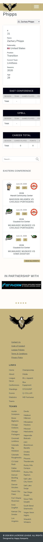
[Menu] (36, 7)
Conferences (14, 385)
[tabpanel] (21, 285)
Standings (13, 389)
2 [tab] (18, 303)
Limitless (12, 63)
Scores (12, 393)
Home (11, 370)
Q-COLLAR (27, 393)
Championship (28, 370)
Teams (11, 401)
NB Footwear (28, 397)
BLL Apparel (27, 378)
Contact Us (16, 342)
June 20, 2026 (21, 184)
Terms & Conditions (19, 353)
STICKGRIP (27, 389)
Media (25, 374)
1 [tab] (16, 303)
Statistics (13, 397)
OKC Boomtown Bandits (28, 445)
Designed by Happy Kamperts (15, 538)
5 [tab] (25, 303)
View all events (32, 261)
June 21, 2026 (21, 236)
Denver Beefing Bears (14, 478)
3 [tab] (21, 303)
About (11, 374)
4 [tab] (23, 303)
